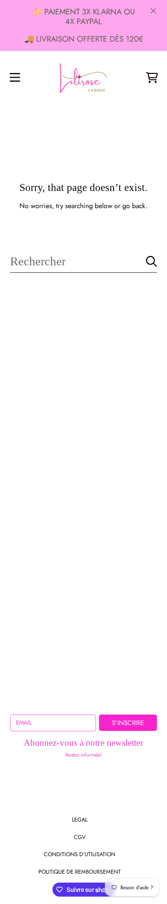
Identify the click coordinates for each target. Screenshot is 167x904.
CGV (79, 837)
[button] (14, 77)
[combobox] (83, 261)
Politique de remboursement (79, 872)
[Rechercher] (151, 261)
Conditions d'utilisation (79, 854)
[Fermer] (153, 10)
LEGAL (79, 819)
